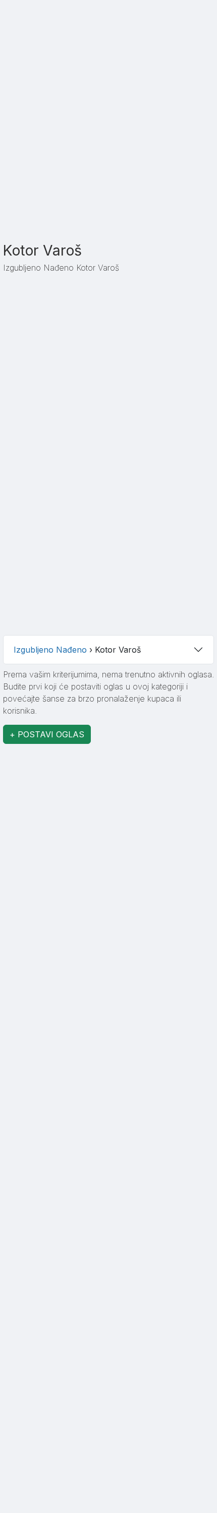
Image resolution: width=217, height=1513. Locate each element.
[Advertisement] (108, 131)
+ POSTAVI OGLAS (47, 734)
